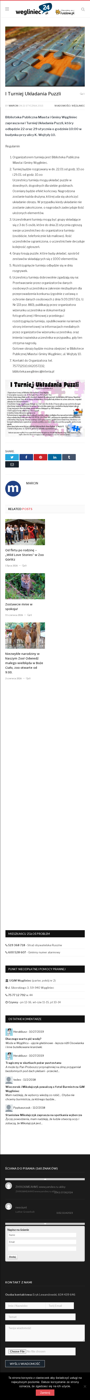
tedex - (24, 1079)
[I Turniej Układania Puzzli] (45, 57)
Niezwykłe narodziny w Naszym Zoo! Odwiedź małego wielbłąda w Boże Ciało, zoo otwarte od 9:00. (24, 662)
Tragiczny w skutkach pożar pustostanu (33, 1062)
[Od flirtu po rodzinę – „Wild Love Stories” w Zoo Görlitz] (25, 532)
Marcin (13, 105)
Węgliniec (78, 105)
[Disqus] (45, 745)
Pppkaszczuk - (29, 1107)
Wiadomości (62, 105)
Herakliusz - (28, 1031)
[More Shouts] (45, 1224)
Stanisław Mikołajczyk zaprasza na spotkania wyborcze (43, 1115)
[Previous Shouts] (45, 1179)
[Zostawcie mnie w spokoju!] (25, 586)
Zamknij (45, 1392)
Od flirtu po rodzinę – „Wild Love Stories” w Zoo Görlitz (24, 554)
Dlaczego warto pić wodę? (23, 1038)
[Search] (83, 9)
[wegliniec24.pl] (45, 8)
